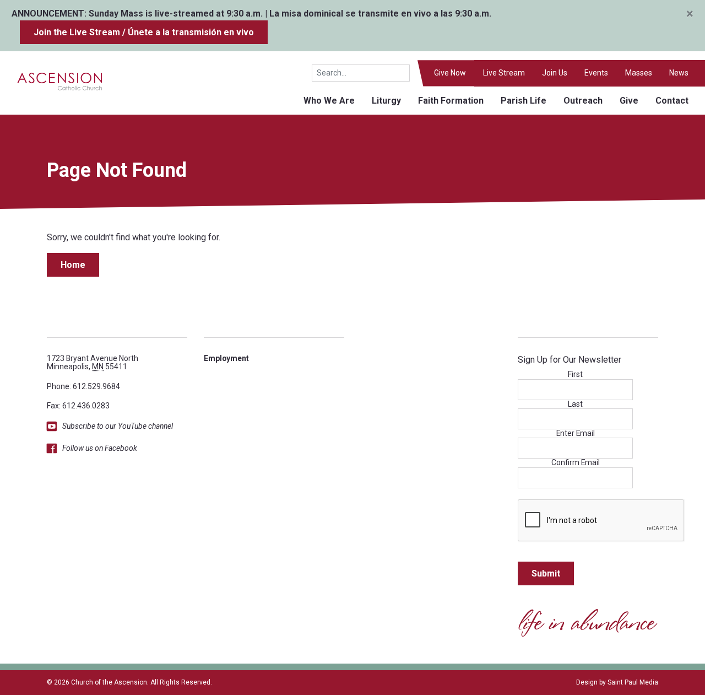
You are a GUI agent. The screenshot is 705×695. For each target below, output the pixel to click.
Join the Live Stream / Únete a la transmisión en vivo (144, 32)
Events (596, 72)
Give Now (450, 72)
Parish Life (523, 100)
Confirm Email (575, 463)
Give (629, 100)
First (575, 374)
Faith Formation (451, 100)
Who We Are (329, 100)
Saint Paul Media (633, 682)
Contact (671, 100)
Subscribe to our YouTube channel (117, 426)
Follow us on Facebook (99, 448)
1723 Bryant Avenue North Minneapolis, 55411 (92, 362)
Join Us (554, 72)
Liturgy (386, 100)
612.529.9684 (96, 386)
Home (73, 265)
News (678, 72)
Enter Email (575, 433)
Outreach (583, 100)
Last (575, 404)
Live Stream (504, 72)
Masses (638, 72)
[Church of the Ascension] (52, 81)
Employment (226, 358)
